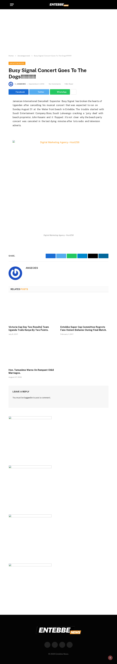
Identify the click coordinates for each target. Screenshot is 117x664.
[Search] (105, 4)
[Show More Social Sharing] (73, 92)
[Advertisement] (58, 32)
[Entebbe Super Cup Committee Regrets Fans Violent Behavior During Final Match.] (84, 309)
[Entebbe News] (58, 4)
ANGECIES (21, 84)
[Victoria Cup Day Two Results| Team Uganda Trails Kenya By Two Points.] (33, 309)
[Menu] (12, 4)
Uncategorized (17, 63)
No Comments (55, 84)
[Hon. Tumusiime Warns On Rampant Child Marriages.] (33, 352)
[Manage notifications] (110, 657)
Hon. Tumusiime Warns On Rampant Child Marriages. (31, 371)
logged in (28, 398)
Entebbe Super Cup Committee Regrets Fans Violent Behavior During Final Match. (83, 329)
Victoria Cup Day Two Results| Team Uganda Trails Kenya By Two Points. (29, 329)
